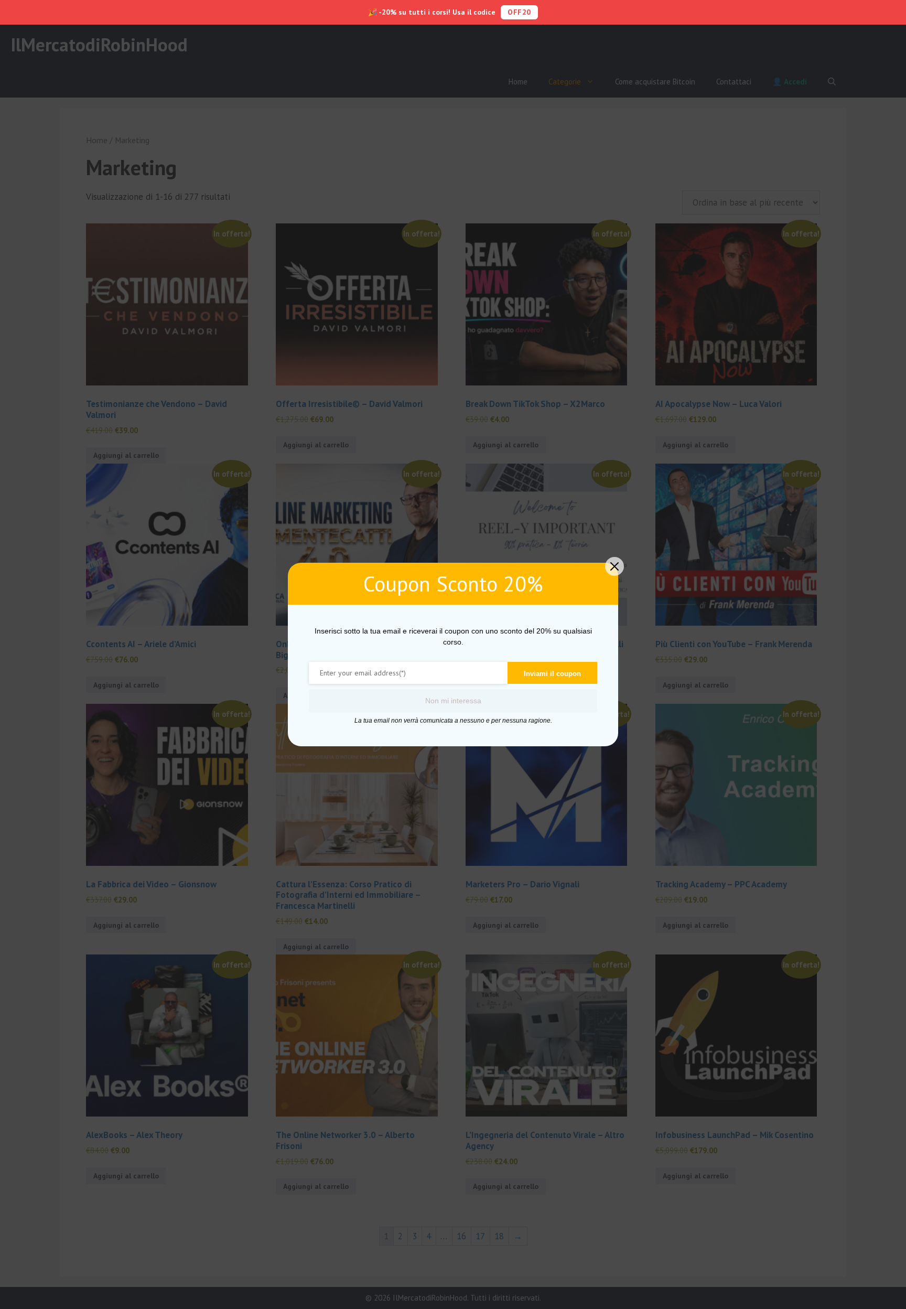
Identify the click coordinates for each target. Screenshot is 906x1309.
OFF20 (519, 12)
